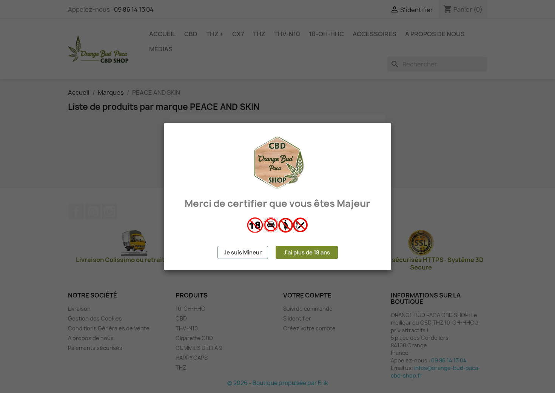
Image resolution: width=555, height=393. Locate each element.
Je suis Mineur (243, 252)
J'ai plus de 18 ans (307, 252)
